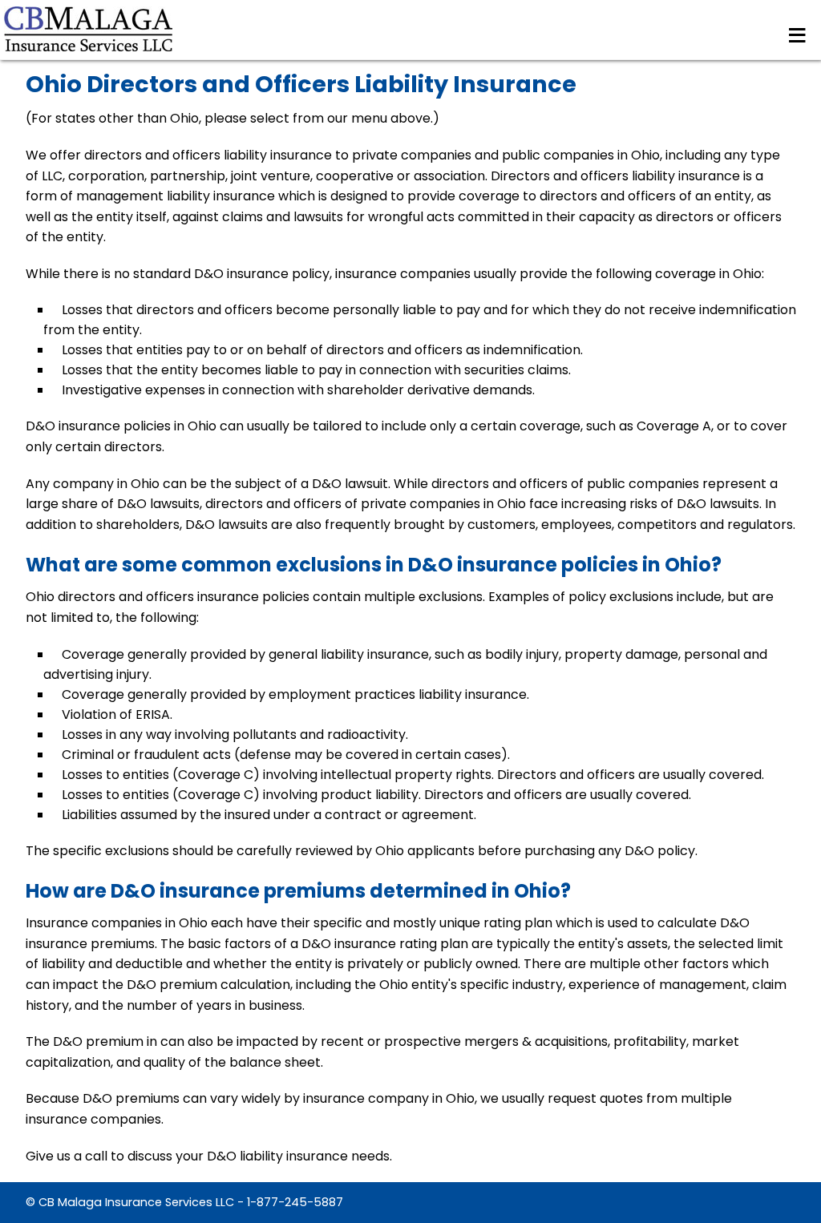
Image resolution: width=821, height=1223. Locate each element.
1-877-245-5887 (295, 1202)
